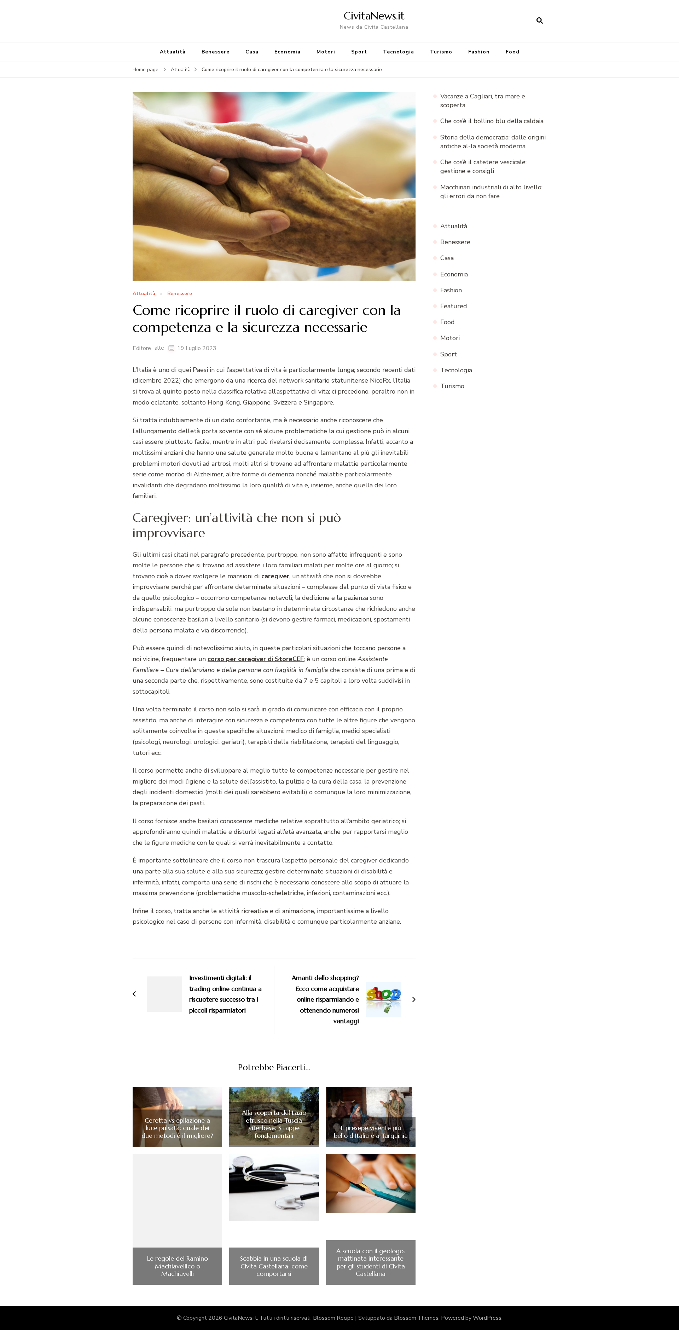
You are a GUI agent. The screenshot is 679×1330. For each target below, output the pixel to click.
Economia (287, 51)
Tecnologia (398, 51)
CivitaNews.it (374, 15)
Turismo (441, 51)
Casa (252, 51)
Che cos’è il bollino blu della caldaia (492, 121)
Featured (453, 306)
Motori (326, 51)
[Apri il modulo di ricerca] (539, 20)
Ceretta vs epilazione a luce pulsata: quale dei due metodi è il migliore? (177, 1128)
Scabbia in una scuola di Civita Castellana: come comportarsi (274, 1266)
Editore (142, 348)
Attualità (173, 51)
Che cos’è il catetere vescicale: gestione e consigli (483, 166)
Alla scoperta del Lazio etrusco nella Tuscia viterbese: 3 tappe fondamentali (274, 1124)
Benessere (216, 51)
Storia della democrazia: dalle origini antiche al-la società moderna (493, 141)
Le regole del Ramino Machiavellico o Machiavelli (177, 1266)
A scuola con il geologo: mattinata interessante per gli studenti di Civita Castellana (370, 1262)
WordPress (487, 1318)
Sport (359, 51)
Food (513, 51)
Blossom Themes (416, 1318)
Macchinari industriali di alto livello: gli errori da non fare (491, 191)
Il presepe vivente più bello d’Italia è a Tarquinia (371, 1131)
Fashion (479, 51)
